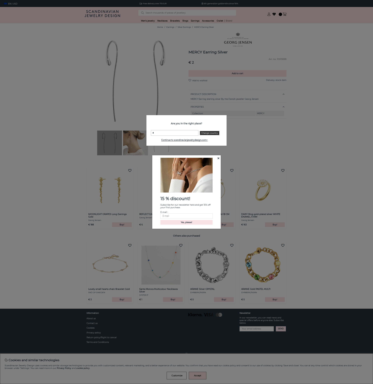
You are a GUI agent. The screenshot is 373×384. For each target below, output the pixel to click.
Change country (209, 133)
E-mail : (164, 212)
